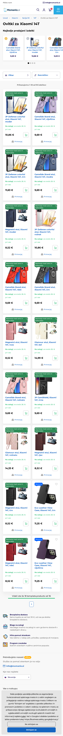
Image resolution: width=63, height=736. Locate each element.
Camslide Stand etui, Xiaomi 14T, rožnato (15, 398)
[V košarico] (25, 134)
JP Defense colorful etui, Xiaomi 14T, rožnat (44, 232)
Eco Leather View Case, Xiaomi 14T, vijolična (43, 565)
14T (35, 18)
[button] (38, 10)
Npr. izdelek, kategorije (21, 29)
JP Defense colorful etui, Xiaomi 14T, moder (35, 50)
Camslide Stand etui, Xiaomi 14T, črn (45, 288)
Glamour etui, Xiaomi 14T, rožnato (16, 453)
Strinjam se (31, 730)
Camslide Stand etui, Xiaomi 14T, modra (45, 175)
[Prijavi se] (44, 10)
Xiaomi (15, 18)
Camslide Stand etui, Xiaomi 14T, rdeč (15, 288)
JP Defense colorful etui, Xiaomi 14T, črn (15, 175)
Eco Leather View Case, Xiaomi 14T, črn (45, 509)
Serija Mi (25, 18)
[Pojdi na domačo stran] (12, 10)
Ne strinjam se (31, 724)
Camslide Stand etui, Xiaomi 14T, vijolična (13, 50)
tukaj (23, 716)
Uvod (5, 18)
